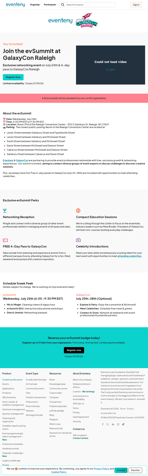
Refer (52, 379)
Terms (76, 408)
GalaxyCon (22, 160)
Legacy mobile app (11, 460)
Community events (35, 388)
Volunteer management (13, 409)
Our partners (55, 401)
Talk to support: (80, 436)
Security (77, 421)
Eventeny (8, 160)
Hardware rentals (10, 448)
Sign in (136, 4)
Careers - (84, 391)
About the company (82, 379)
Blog (51, 415)
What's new (55, 424)
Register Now (13, 77)
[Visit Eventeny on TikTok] (123, 424)
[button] (36, 4)
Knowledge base (57, 384)
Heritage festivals (34, 415)
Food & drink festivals (36, 379)
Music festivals (33, 406)
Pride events (32, 401)
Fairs (28, 392)
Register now (74, 350)
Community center (58, 388)
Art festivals (31, 384)
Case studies (55, 392)
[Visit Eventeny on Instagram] (118, 424)
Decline (135, 470)
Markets (30, 410)
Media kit (53, 419)
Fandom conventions (36, 397)
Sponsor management (13, 413)
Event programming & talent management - (12, 436)
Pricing (5, 465)
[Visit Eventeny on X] (108, 424)
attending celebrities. (130, 256)
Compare (54, 397)
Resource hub (56, 428)
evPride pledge (56, 410)
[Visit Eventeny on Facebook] (103, 424)
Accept (121, 470)
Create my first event (12, 379)
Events (5, 384)
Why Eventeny (9, 397)
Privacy (76, 412)
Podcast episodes (58, 406)
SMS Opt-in (78, 403)
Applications (8, 388)
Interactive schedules (12, 444)
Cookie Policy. (59, 471)
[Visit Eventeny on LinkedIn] (113, 424)
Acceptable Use (108, 413)
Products (6, 392)
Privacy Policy (101, 468)
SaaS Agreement (81, 417)
